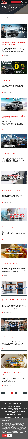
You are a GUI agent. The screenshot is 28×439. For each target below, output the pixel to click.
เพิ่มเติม (9, 435)
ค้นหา (22, 2)
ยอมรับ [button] (4, 435)
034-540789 (17, 414)
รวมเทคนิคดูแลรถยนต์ (16, 2)
